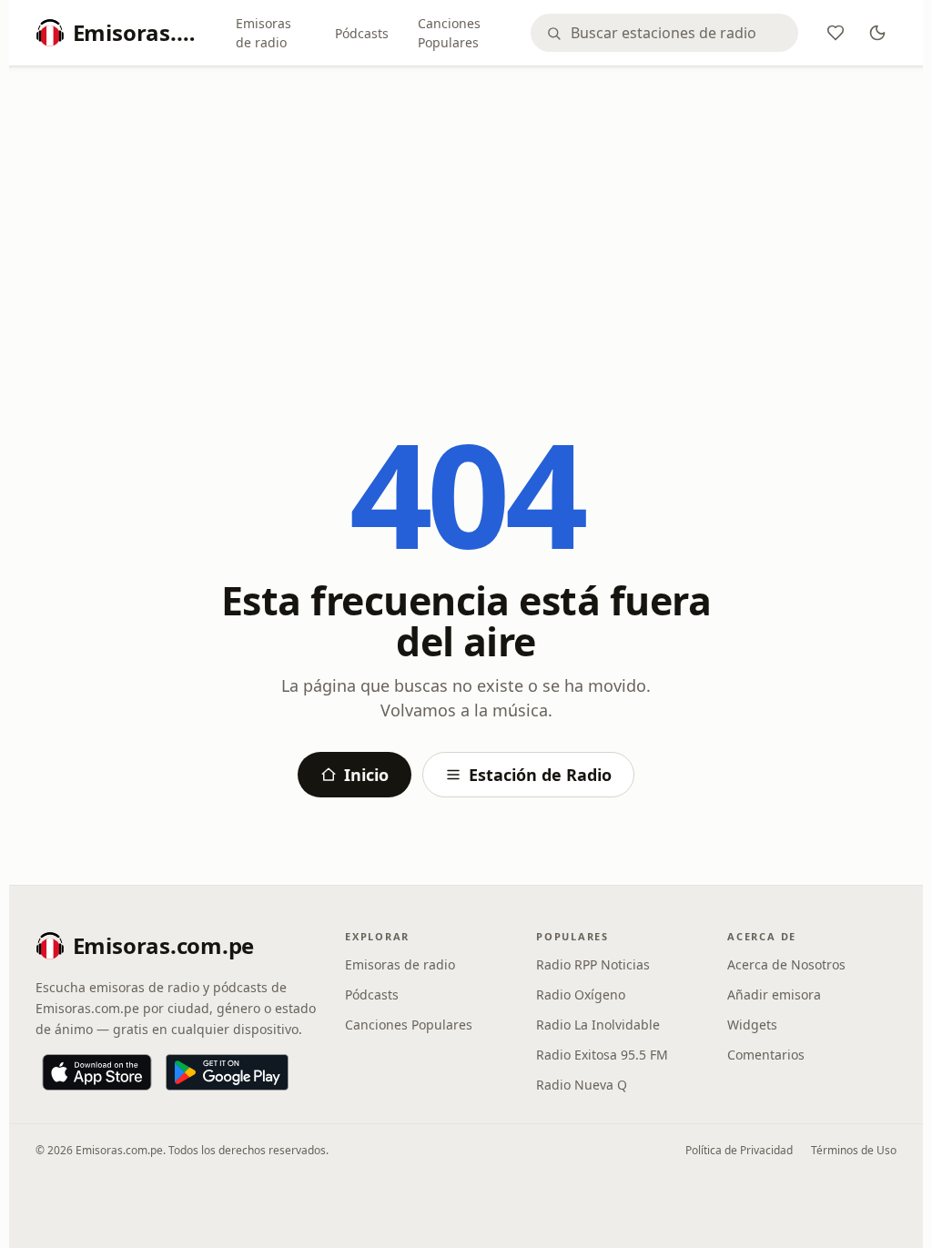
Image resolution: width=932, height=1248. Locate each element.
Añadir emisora (774, 994)
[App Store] (96, 1072)
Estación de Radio (540, 775)
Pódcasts (362, 33)
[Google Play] (227, 1072)
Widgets (752, 1024)
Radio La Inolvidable (598, 1024)
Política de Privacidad (739, 1150)
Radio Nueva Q (581, 1084)
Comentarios (766, 1054)
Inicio (366, 775)
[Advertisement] (466, 215)
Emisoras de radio (263, 33)
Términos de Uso (854, 1150)
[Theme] (877, 33)
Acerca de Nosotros (786, 964)
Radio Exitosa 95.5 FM (602, 1054)
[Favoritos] (835, 33)
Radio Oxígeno (580, 994)
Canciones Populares (449, 33)
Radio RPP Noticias (593, 964)
